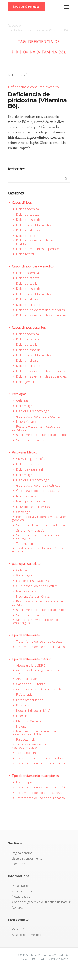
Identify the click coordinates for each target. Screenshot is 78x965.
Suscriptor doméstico (26, 935)
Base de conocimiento (27, 858)
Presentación (21, 886)
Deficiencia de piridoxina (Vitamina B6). (37, 100)
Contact (17, 907)
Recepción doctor (24, 929)
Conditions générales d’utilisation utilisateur (41, 902)
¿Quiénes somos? (24, 891)
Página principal (22, 853)
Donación (18, 864)
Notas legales (21, 896)
